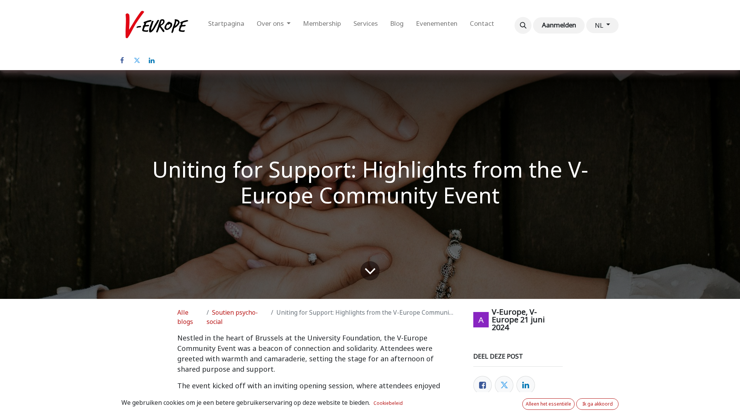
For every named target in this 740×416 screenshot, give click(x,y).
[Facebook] (122, 60)
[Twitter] (136, 60)
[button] (523, 25)
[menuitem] (226, 25)
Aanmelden (559, 25)
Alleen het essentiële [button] (548, 404)
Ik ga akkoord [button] (597, 404)
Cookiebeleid (388, 403)
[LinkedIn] (151, 60)
